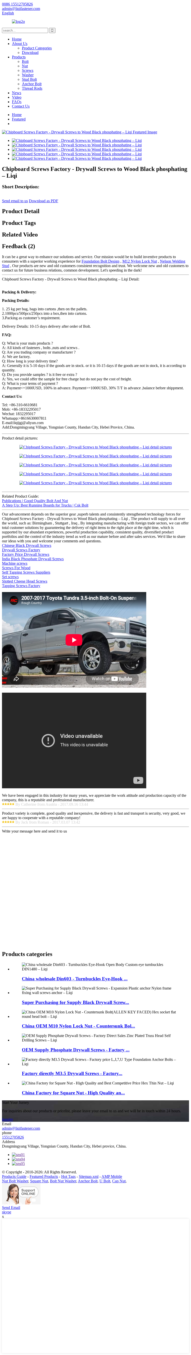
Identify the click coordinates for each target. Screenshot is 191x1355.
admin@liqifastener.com (21, 1128)
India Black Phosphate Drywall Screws (33, 559)
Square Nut (39, 1181)
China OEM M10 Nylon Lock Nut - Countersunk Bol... (78, 1026)
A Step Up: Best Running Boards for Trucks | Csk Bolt (45, 505)
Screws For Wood (16, 568)
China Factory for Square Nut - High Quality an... (73, 1092)
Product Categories (37, 48)
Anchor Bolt (32, 84)
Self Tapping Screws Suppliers (26, 572)
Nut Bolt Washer (15, 1181)
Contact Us (21, 106)
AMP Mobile (111, 1176)
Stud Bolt (29, 79)
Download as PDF (43, 201)
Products (19, 57)
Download (30, 52)
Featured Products (44, 1176)
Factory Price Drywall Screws (25, 554)
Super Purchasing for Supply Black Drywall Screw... (75, 1002)
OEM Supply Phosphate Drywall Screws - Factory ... (76, 1049)
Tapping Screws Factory (21, 586)
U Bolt (104, 1181)
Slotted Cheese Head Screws (24, 581)
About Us (19, 43)
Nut (25, 66)
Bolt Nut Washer (63, 1181)
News (16, 93)
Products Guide (14, 1176)
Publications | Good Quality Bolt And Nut (35, 501)
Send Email (11, 1207)
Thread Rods (32, 88)
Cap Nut (119, 1181)
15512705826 (13, 1137)
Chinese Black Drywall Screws (26, 545)
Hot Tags (68, 1176)
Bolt (25, 61)
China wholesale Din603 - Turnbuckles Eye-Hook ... (75, 978)
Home (17, 39)
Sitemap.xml (88, 1176)
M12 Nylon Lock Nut (139, 261)
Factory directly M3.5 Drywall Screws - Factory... (72, 1073)
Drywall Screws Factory (21, 550)
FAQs (16, 102)
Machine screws (14, 563)
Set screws (10, 577)
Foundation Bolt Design (100, 261)
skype (6, 1212)
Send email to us (15, 201)
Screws (27, 70)
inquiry (7, 1119)
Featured (19, 119)
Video (16, 97)
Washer (28, 75)
